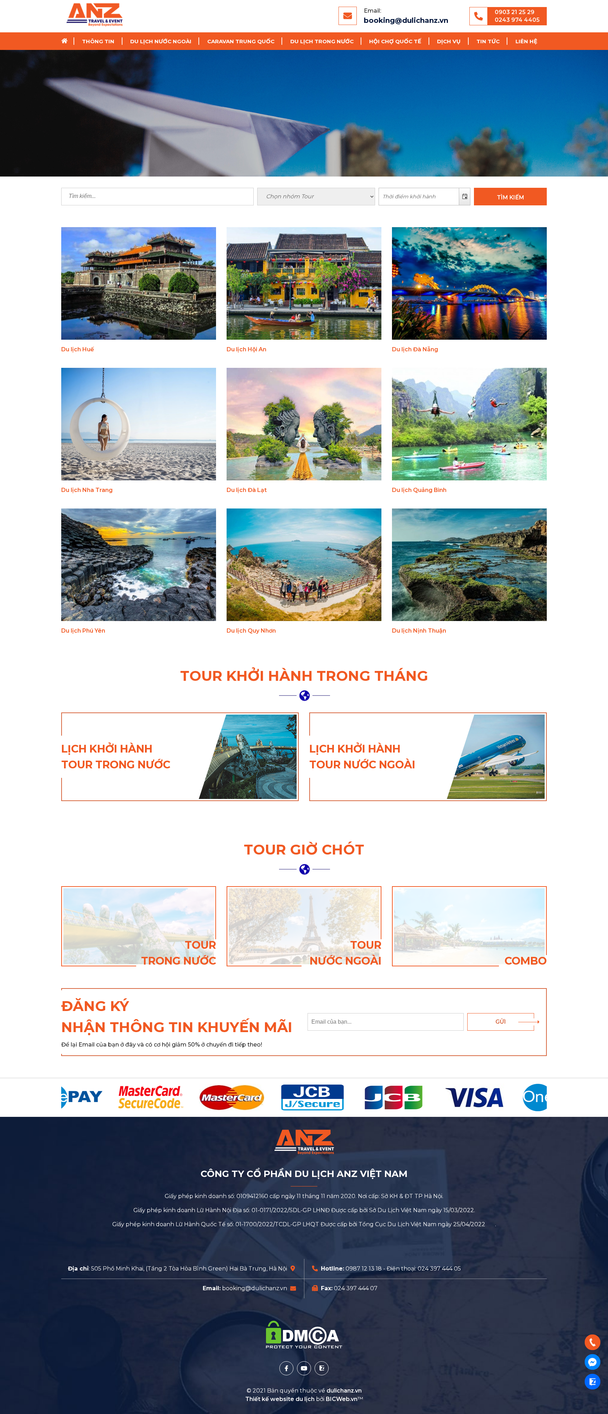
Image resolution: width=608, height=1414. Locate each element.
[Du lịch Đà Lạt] (304, 424)
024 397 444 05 (439, 1268)
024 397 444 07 (356, 1288)
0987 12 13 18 (364, 1268)
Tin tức (488, 41)
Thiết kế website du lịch (280, 1399)
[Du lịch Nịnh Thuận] (469, 564)
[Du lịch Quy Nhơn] (304, 564)
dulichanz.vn (344, 1390)
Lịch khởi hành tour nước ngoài (362, 756)
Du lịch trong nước (322, 41)
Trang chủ (66, 41)
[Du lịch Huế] (138, 283)
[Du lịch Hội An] (304, 283)
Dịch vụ (449, 41)
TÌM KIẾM (510, 197)
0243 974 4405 (517, 20)
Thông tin (98, 41)
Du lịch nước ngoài (160, 41)
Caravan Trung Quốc (240, 41)
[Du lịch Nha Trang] (138, 424)
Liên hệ (526, 41)
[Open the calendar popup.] (464, 196)
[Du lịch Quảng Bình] (469, 424)
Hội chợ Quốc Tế (395, 41)
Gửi (500, 1021)
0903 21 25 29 (514, 12)
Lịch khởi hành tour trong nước (115, 756)
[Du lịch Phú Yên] (138, 564)
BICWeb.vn (341, 1399)
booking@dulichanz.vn (406, 20)
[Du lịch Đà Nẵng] (469, 283)
